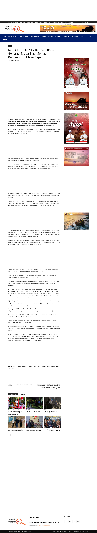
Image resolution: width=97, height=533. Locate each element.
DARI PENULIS (22, 394)
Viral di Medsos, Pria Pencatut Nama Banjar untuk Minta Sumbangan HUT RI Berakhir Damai (34, 430)
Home (4, 36)
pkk (57, 366)
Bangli (36, 22)
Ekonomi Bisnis (34, 36)
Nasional (28, 22)
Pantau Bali (13, 60)
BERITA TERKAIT (13, 394)
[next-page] (11, 435)
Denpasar (45, 22)
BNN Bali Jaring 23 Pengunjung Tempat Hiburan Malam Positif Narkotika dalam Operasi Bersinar (51, 411)
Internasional (22, 22)
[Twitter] (85, 22)
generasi (30, 366)
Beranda (10, 44)
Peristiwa (58, 36)
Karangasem (60, 22)
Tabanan (71, 22)
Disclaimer (70, 531)
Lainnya (5, 39)
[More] (56, 63)
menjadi (43, 366)
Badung (32, 22)
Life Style (75, 36)
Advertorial (24, 36)
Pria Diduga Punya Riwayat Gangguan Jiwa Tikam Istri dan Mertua (33, 411)
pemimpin (53, 366)
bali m (14, 366)
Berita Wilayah (12, 36)
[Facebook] (80, 22)
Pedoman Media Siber (79, 531)
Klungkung (66, 22)
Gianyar (50, 22)
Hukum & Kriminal (47, 36)
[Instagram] (83, 22)
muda (48, 366)
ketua (35, 366)
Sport (82, 36)
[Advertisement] (45, 10)
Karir (58, 531)
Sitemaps (87, 531)
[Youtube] (88, 22)
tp (12, 368)
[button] (78, 22)
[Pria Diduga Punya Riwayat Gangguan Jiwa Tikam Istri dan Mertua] (34, 403)
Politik (66, 36)
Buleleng (40, 22)
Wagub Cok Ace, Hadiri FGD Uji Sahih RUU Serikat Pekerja (20, 384)
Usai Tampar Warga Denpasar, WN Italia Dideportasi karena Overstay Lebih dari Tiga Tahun (15, 430)
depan (23, 366)
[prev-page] (9, 435)
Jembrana (55, 22)
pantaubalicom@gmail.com (44, 525)
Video (89, 36)
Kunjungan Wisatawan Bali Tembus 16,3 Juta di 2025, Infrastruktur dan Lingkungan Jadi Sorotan (52, 430)
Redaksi (53, 531)
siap (9, 368)
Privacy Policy (63, 531)
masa (39, 366)
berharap (19, 366)
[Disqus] (34, 458)
